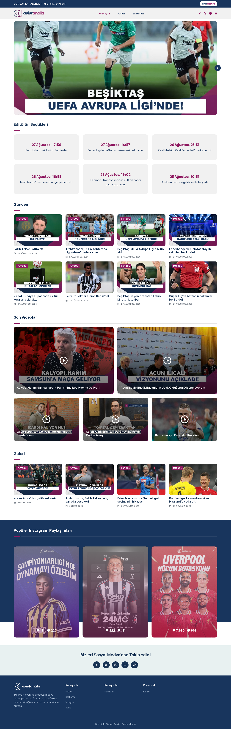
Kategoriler (73, 685)
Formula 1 (109, 691)
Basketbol (138, 13)
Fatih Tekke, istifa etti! (54, 3)
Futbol (121, 13)
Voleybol (70, 702)
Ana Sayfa (104, 13)
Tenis (68, 707)
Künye (146, 691)
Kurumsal (149, 685)
